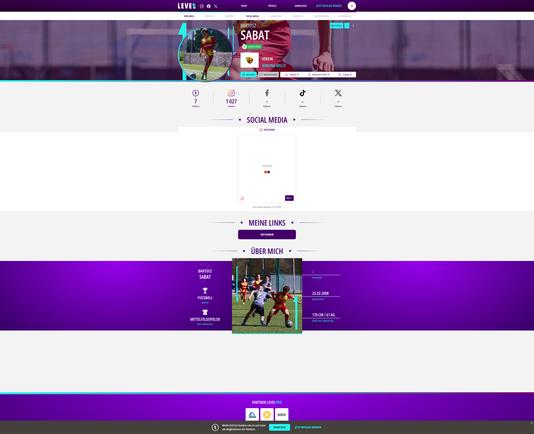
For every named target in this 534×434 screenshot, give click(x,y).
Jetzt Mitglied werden (329, 6)
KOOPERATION (344, 16)
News (244, 6)
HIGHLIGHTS (275, 16)
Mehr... (289, 198)
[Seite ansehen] (205, 54)
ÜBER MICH (189, 16)
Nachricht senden (270, 74)
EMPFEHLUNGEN (321, 16)
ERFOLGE (210, 16)
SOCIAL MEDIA (252, 16)
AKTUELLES (298, 16)
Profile (272, 6)
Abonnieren (250, 74)
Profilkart (336, 25)
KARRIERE (229, 16)
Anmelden (300, 6)
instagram (267, 234)
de (352, 6)
